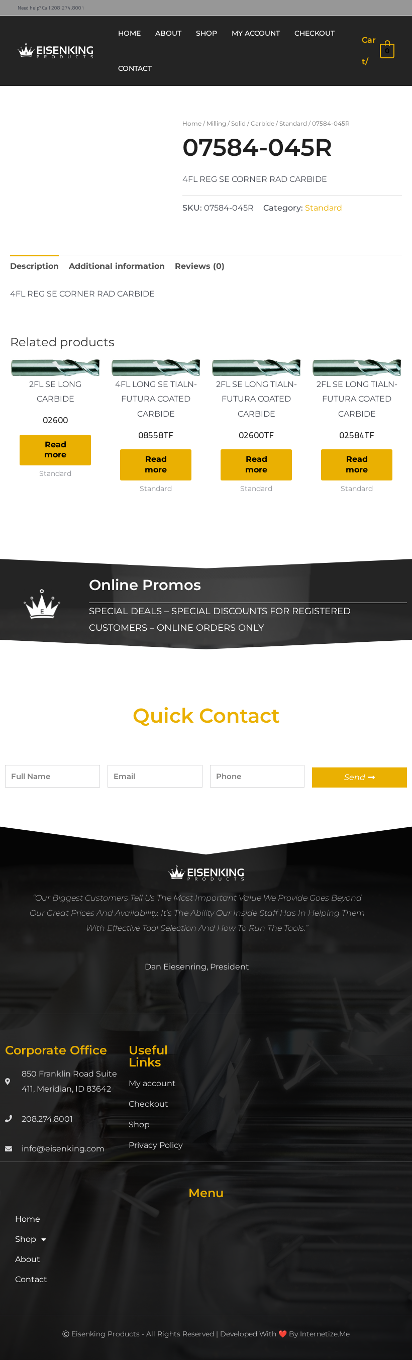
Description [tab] (34, 266)
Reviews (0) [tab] (200, 266)
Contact (31, 1279)
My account (152, 1083)
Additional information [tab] (117, 266)
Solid (238, 123)
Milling (216, 123)
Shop (139, 1124)
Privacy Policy (156, 1145)
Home (191, 123)
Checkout (148, 1104)
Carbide (262, 123)
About (27, 1259)
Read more (55, 450)
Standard (293, 123)
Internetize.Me (325, 1333)
